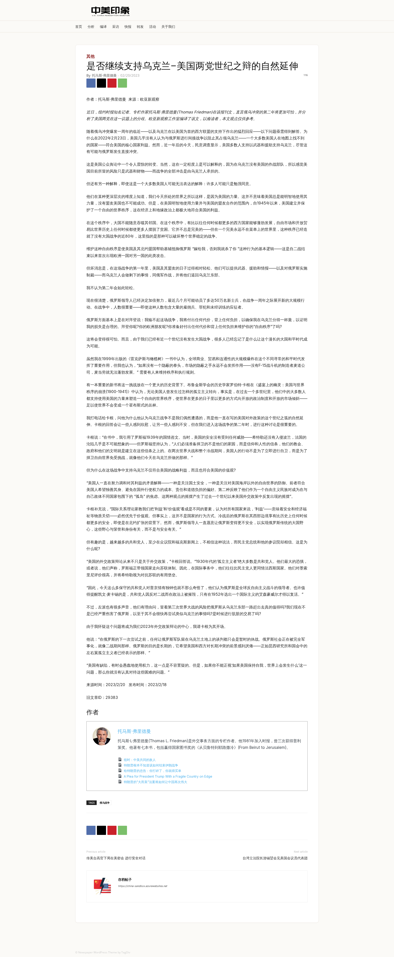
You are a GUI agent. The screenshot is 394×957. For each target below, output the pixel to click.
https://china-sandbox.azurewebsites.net (142, 886)
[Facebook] (91, 83)
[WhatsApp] (122, 83)
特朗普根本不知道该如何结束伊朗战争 (151, 765)
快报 (127, 26)
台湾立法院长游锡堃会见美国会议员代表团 (275, 858)
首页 (78, 26)
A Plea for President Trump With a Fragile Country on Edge (168, 776)
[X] (101, 83)
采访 (115, 26)
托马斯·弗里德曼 (104, 75)
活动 (152, 26)
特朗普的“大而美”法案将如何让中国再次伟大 (155, 782)
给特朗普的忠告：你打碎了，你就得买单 (152, 771)
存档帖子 (125, 879)
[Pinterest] (112, 83)
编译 (103, 26)
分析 (91, 26)
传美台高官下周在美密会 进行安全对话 (115, 858)
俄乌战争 (105, 802)
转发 (140, 26)
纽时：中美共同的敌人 (140, 760)
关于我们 (168, 26)
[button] (313, 26)
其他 (90, 56)
